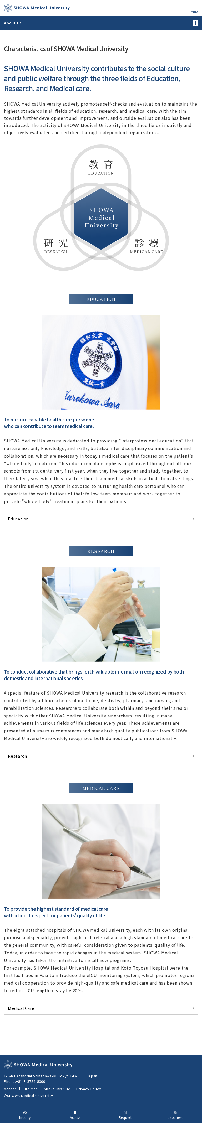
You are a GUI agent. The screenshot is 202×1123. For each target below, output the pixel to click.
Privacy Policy (88, 1088)
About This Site (57, 1088)
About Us (13, 22)
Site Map (30, 1088)
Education (18, 518)
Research (17, 756)
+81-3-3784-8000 (30, 1081)
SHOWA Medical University (37, 7)
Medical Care (21, 1008)
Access (10, 1088)
